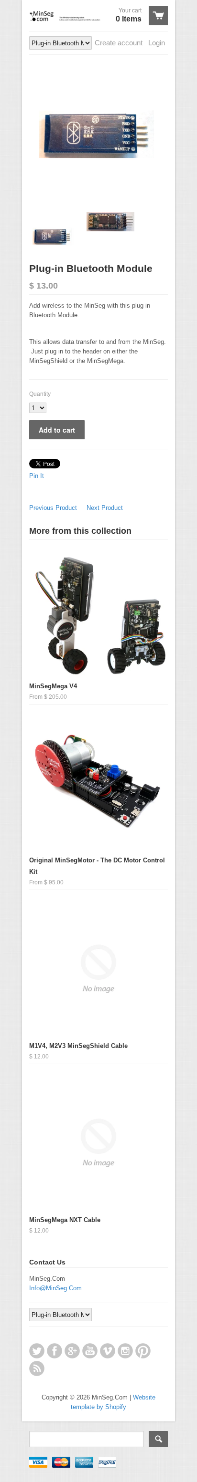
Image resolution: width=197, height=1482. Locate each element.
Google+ (72, 1350)
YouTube (90, 1350)
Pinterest (143, 1350)
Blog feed (36, 1368)
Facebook (54, 1350)
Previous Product (53, 507)
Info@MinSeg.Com (55, 1288)
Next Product (105, 507)
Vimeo (107, 1350)
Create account (118, 43)
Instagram (125, 1350)
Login (156, 43)
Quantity (40, 394)
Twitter (36, 1350)
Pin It (36, 475)
